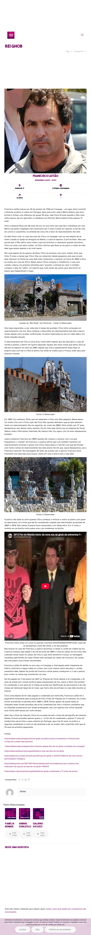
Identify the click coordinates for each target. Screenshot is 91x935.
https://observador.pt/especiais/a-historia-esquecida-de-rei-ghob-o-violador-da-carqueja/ (45, 746)
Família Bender (9, 825)
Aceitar (22, 929)
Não (37, 929)
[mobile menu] (82, 35)
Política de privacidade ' (60, 929)
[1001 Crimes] (10, 35)
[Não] (88, 926)
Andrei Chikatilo (25, 825)
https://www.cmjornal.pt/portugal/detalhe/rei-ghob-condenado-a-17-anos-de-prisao (40, 771)
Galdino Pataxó (38, 825)
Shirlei (23, 791)
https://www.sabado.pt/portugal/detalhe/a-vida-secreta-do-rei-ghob (34, 751)
